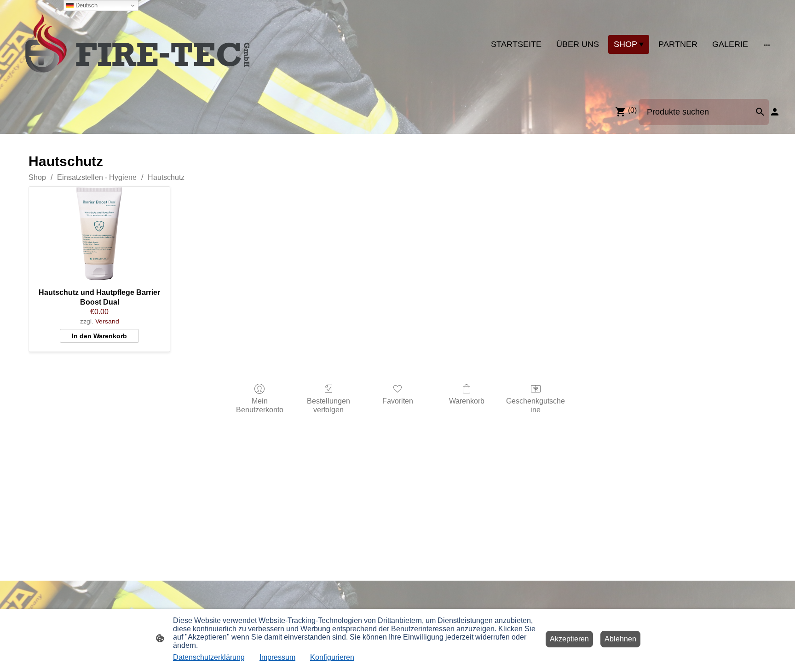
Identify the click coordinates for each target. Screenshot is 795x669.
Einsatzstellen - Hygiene (97, 177)
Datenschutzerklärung (209, 657)
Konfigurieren (332, 657)
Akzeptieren (569, 639)
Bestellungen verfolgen (328, 405)
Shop (37, 177)
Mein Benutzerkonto (259, 405)
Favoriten (397, 401)
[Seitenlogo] (137, 45)
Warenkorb (466, 401)
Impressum (277, 657)
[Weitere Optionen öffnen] (767, 44)
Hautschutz (166, 177)
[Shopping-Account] (774, 111)
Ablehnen (620, 639)
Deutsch (86, 5)
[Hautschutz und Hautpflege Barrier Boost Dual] (99, 234)
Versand (107, 321)
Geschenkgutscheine (535, 405)
